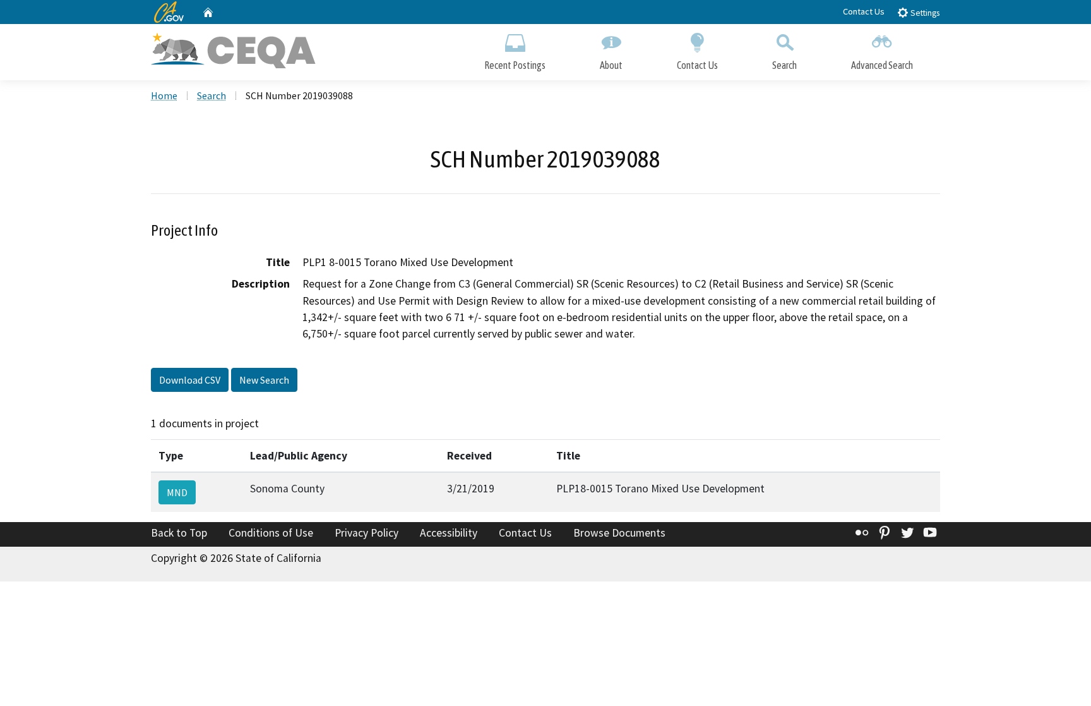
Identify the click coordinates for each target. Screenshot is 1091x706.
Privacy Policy (366, 533)
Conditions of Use (271, 533)
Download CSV (189, 380)
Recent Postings (515, 65)
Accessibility (448, 533)
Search (784, 65)
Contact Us (864, 11)
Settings (924, 13)
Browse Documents (619, 533)
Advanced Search (882, 65)
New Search (264, 380)
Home (164, 95)
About (611, 65)
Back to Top (179, 533)
